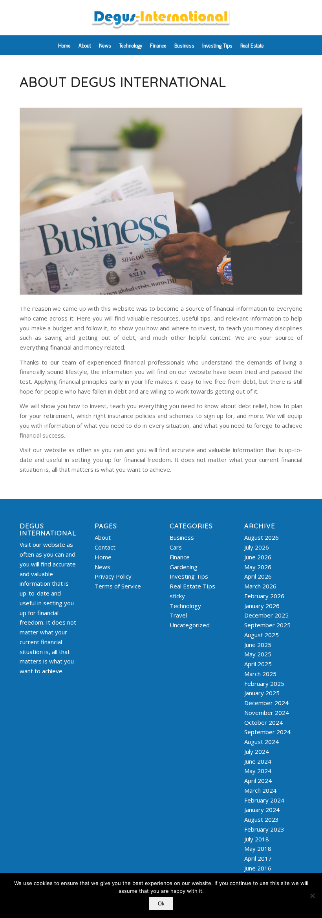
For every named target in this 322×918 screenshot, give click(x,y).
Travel (178, 615)
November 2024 (266, 712)
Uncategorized (190, 625)
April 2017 (258, 858)
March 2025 (260, 674)
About (103, 537)
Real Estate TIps (192, 586)
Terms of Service (118, 586)
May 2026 (257, 567)
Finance (180, 557)
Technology (185, 606)
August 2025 (261, 635)
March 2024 (260, 790)
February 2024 (264, 800)
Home (103, 557)
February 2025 (264, 683)
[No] (312, 896)
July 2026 (256, 547)
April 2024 (258, 780)
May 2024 (257, 771)
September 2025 (267, 625)
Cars (176, 547)
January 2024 (262, 810)
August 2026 (261, 537)
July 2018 (256, 839)
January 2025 (262, 693)
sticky (177, 596)
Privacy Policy (113, 576)
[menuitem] (64, 45)
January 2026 (262, 606)
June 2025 (257, 645)
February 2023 (264, 829)
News (102, 567)
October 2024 (263, 722)
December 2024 (266, 703)
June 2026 (257, 557)
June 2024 (257, 761)
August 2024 (261, 742)
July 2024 (256, 751)
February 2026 (264, 596)
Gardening (184, 567)
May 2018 (257, 848)
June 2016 (257, 868)
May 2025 (257, 654)
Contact (105, 547)
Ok (161, 904)
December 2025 (266, 615)
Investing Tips (189, 576)
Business (182, 537)
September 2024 (267, 732)
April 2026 (258, 576)
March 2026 (260, 586)
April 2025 (258, 664)
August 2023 (261, 819)
